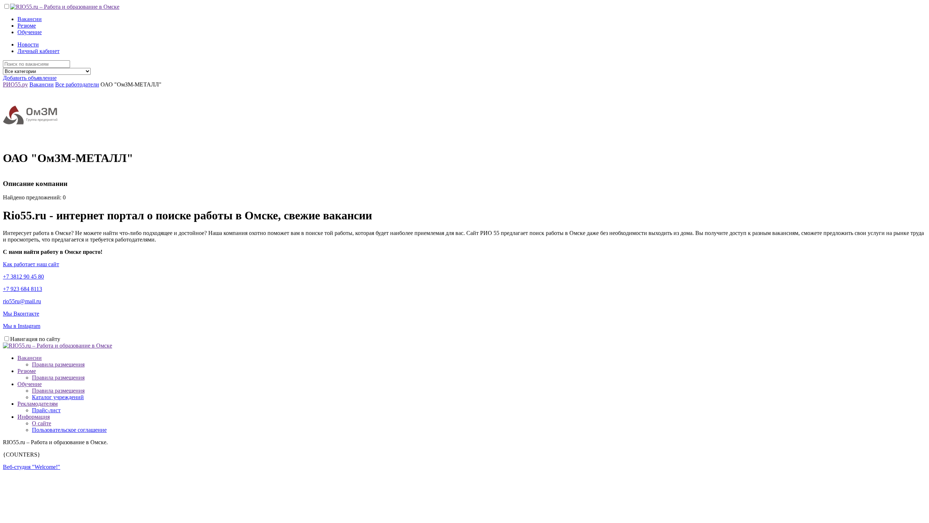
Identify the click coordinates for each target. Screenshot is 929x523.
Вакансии (29, 19)
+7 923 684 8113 (22, 289)
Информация (33, 417)
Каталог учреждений (58, 397)
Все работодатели (77, 84)
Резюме (26, 26)
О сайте (41, 423)
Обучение (29, 32)
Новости (28, 44)
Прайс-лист (46, 410)
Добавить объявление (30, 78)
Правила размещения (58, 364)
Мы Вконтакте (21, 314)
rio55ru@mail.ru (22, 301)
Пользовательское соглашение (69, 430)
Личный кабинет (38, 51)
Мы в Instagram (21, 326)
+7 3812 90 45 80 (23, 276)
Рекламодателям (37, 404)
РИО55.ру (15, 84)
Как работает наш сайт (31, 264)
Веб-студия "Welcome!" (31, 467)
